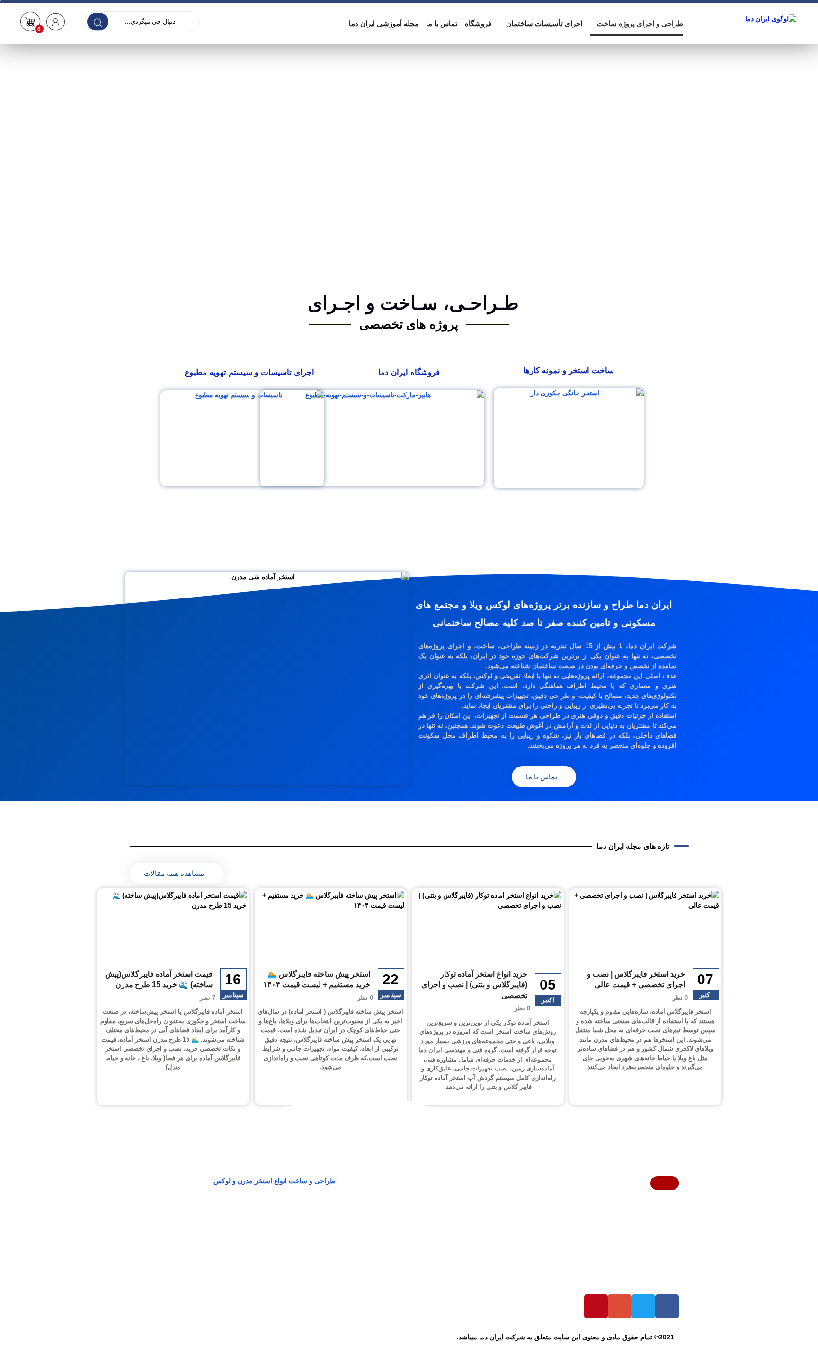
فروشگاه (478, 23)
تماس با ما (441, 23)
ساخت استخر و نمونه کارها (568, 370)
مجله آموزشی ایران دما (383, 23)
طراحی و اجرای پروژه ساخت (640, 23)
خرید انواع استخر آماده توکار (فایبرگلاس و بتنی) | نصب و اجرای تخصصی (474, 984)
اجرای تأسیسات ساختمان (544, 23)
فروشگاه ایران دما (409, 372)
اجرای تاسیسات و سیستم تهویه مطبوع (249, 372)
